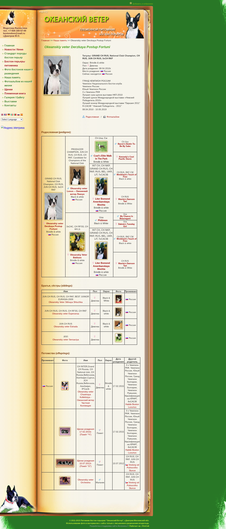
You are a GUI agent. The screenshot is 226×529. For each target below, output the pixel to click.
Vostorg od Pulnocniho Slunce (133, 468)
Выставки (10, 101)
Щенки (8, 89)
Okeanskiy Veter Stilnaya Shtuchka (66, 302)
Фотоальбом (113, 117)
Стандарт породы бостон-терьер (15, 55)
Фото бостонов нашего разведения (18, 71)
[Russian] (18, 114)
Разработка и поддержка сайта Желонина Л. (109, 526)
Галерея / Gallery (14, 97)
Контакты (10, 105)
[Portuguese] (15, 114)
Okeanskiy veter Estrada (66, 326)
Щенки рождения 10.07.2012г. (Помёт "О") (85, 463)
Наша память (12, 77)
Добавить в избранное (142, 4)
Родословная (92, 117)
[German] (9, 114)
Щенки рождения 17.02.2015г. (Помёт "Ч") (85, 432)
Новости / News (13, 49)
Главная (9, 45)
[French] (6, 114)
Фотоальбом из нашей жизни (18, 83)
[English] (2, 114)
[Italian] (12, 114)
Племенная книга (15, 93)
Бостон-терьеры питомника (14, 63)
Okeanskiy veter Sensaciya (66, 339)
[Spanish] (22, 114)
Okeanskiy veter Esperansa (65, 313)
